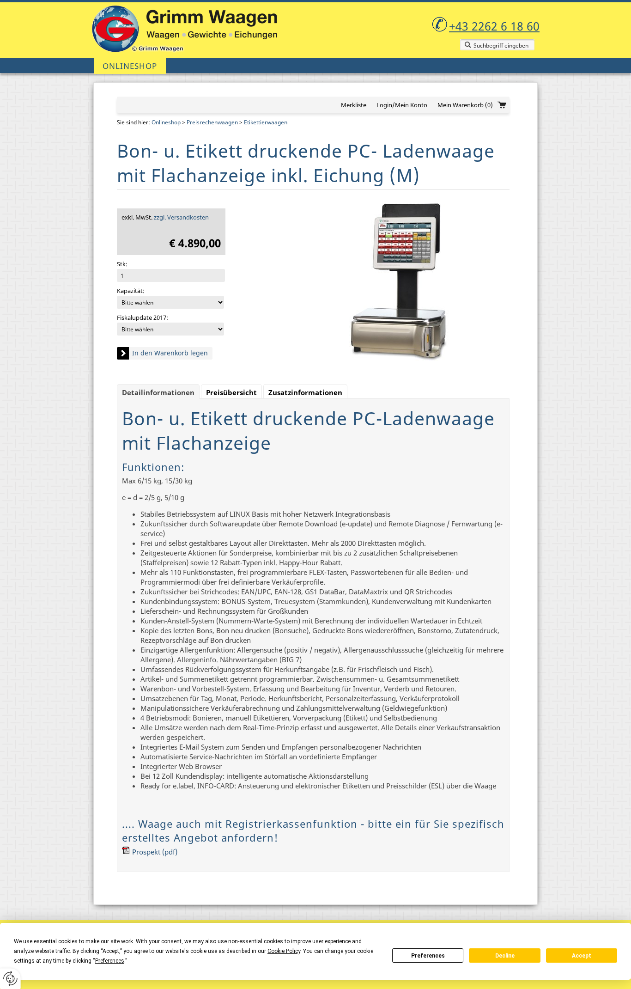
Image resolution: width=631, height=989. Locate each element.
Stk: (122, 264)
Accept (581, 955)
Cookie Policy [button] (283, 951)
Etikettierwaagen (265, 122)
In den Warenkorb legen (170, 352)
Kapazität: (131, 291)
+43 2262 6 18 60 (494, 26)
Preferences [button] (109, 961)
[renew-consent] (10, 978)
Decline (505, 955)
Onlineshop (130, 66)
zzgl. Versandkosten (181, 217)
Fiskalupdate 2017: (142, 317)
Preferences (428, 955)
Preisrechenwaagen (212, 122)
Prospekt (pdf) (154, 851)
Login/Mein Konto (401, 105)
